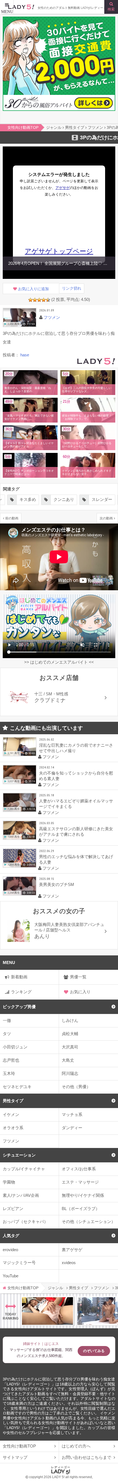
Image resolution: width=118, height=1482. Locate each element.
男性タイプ (13, 1100)
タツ (7, 1033)
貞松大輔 (70, 1033)
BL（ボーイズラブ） (81, 1208)
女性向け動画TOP (19, 1446)
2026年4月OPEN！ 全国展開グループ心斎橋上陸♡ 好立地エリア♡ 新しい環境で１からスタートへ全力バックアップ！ (60, 263)
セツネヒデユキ (17, 1086)
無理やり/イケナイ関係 (83, 1195)
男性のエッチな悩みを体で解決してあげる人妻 (76, 859)
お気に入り (80, 991)
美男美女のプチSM (56, 884)
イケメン (11, 1114)
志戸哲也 (11, 1060)
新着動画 (19, 976)
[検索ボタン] (111, 7)
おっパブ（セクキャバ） (25, 1221)
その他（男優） (76, 1086)
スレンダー (67, 499)
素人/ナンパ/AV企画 (21, 1195)
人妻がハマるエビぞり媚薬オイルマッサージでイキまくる (76, 804)
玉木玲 (9, 1073)
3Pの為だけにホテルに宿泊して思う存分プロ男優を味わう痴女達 (59, 1379)
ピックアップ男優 (19, 1006)
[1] (30, 300)
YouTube (10, 1275)
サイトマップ (15, 1457)
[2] (35, 300)
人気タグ (11, 1235)
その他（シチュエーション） (88, 1221)
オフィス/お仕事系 (79, 1168)
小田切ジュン (15, 1047)
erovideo (10, 1249)
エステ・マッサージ (80, 1182)
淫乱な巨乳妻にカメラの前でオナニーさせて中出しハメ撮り (76, 748)
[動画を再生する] (19, 317)
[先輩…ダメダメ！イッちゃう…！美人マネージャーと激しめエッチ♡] (47, 1311)
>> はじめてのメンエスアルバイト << (59, 662)
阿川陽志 (70, 1073)
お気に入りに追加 (33, 289)
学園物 (9, 1182)
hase (24, 355)
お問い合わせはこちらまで (86, 1457)
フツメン (11, 1141)
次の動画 (106, 518)
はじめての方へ (76, 1446)
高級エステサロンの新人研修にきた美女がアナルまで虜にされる (76, 831)
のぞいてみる (94, 1351)
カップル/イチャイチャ (24, 1168)
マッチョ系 (72, 1114)
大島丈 (68, 1060)
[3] (39, 300)
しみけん (70, 1020)
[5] (48, 300)
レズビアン (13, 1208)
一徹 (7, 1020)
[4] (43, 300)
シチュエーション (19, 1155)
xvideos (69, 1262)
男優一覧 (78, 976)
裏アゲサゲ (72, 1249)
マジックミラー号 (19, 1262)
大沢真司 (70, 1047)
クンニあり (29, 499)
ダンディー (72, 1127)
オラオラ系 (13, 1127)
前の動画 (11, 518)
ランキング (21, 991)
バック (101, 499)
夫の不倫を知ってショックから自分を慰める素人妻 (76, 776)
